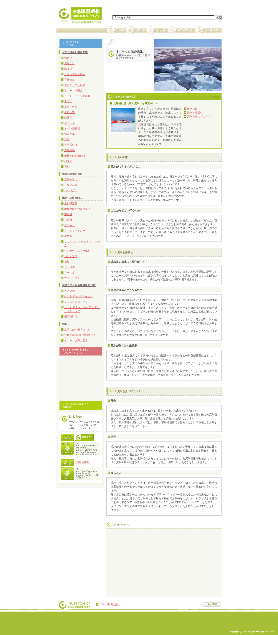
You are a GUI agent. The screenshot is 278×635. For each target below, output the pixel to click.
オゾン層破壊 (72, 128)
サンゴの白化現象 (74, 74)
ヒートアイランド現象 (77, 96)
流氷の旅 (192, 108)
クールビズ (70, 272)
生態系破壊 (70, 144)
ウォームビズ (72, 277)
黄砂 (67, 166)
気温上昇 (69, 63)
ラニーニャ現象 (73, 90)
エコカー (69, 225)
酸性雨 (68, 117)
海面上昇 (69, 68)
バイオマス (70, 256)
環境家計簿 (70, 316)
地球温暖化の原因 (72, 173)
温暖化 (68, 58)
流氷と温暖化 (195, 112)
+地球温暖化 (82, 462)
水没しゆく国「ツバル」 (78, 329)
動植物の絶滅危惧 (74, 155)
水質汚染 (69, 134)
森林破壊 (69, 150)
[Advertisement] (145, 561)
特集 (64, 324)
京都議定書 (70, 203)
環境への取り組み (72, 197)
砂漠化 (68, 161)
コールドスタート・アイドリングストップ (82, 309)
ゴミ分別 (69, 291)
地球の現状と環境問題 (75, 52)
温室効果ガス (72, 179)
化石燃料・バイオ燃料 (77, 250)
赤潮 (67, 139)
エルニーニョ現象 (74, 85)
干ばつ (68, 101)
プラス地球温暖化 (109, 604)
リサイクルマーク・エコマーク (82, 243)
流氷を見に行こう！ (199, 116)
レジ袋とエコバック (76, 301)
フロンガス (70, 190)
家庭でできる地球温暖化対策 (79, 285)
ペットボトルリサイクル (78, 296)
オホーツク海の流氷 (76, 340)
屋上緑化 (69, 267)
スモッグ (69, 123)
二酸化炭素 (70, 185)
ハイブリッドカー (74, 230)
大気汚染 (69, 112)
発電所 (68, 219)
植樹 (67, 261)
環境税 (68, 214)
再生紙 (68, 236)
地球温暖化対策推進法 (77, 208)
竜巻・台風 (70, 106)
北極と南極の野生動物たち (80, 335)
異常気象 (69, 79)
